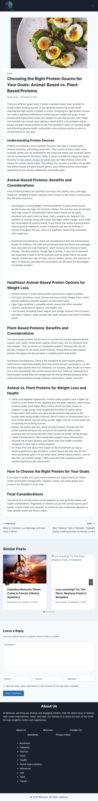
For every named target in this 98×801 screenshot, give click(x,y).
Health (23, 760)
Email (39, 679)
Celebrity (25, 747)
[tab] (44, 611)
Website (72, 679)
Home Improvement (31, 764)
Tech (22, 776)
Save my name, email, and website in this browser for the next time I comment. (42, 686)
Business (25, 743)
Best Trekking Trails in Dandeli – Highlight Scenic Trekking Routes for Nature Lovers (73, 528)
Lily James (14, 97)
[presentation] (24, 569)
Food (9, 74)
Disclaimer (33, 734)
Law (22, 772)
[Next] (91, 582)
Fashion (24, 751)
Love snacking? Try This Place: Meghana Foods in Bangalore (71, 593)
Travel (23, 781)
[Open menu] (92, 6)
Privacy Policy (63, 734)
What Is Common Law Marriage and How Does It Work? (24, 528)
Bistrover (48, 730)
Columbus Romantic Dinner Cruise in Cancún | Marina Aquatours (24, 593)
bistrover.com (15, 602)
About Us (21, 730)
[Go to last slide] (7, 582)
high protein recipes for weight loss (38, 160)
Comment (10, 644)
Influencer (25, 768)
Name (8, 679)
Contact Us (76, 730)
